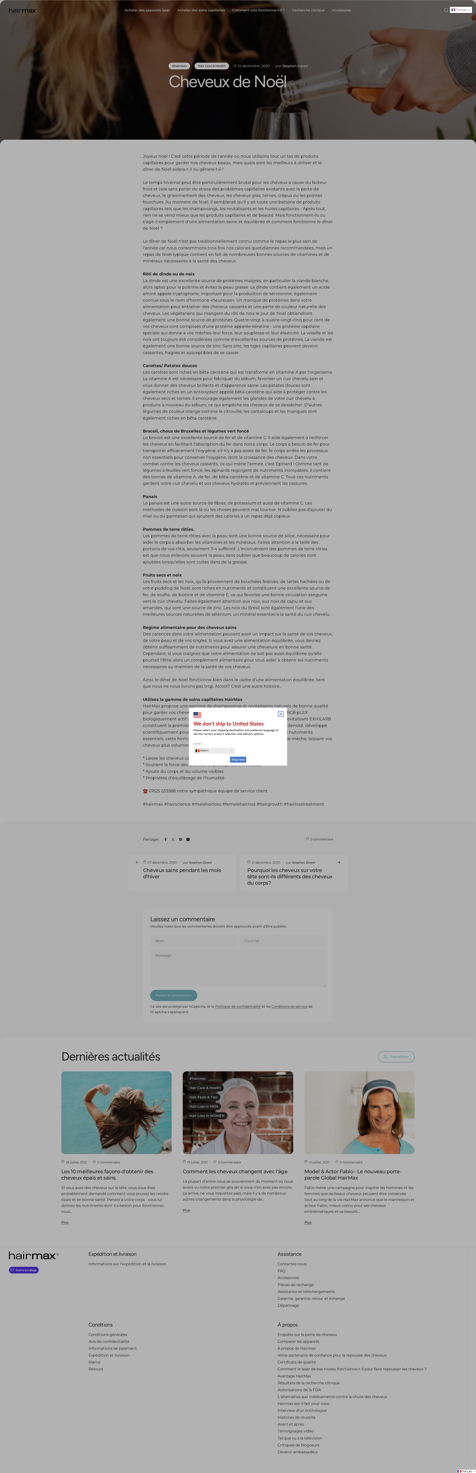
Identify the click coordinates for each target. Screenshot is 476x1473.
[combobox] (202, 751)
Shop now (238, 759)
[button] (461, 10)
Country (197, 744)
